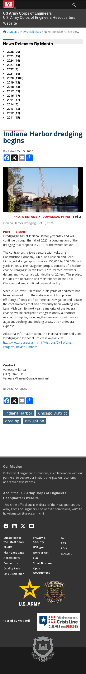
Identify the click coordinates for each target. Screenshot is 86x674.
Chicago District (52, 413)
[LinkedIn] (14, 526)
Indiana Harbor (18, 413)
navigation (34, 420)
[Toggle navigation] (80, 5)
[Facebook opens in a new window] (6, 526)
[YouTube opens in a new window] (31, 526)
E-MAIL (20, 232)
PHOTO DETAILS (25, 217)
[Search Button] (73, 5)
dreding (12, 420)
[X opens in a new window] (22, 526)
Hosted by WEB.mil (16, 621)
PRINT (7, 232)
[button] (10, 189)
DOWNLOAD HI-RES (57, 217)
